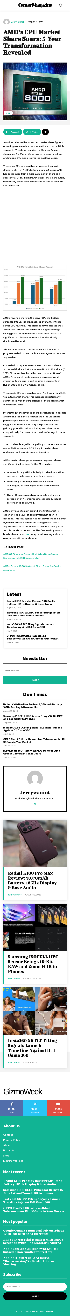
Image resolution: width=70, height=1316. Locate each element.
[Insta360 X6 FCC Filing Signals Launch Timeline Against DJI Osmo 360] (35, 1011)
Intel (27, 534)
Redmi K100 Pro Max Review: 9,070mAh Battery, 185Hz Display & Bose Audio (31, 602)
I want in (35, 679)
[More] (45, 132)
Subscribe (58, 1100)
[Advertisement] (35, 227)
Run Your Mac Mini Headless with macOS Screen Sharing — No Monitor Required (33, 1241)
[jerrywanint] (7, 22)
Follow (35, 1100)
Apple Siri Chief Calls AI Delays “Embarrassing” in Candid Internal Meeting (29, 1261)
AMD (8, 113)
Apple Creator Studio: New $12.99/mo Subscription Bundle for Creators (30, 1250)
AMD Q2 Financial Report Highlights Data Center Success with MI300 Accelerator (30, 556)
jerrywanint (17, 22)
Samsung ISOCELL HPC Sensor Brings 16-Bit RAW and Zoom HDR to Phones (33, 614)
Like (12, 1100)
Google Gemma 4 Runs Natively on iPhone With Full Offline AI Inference (33, 1232)
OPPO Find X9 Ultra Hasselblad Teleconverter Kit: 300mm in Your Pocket (32, 637)
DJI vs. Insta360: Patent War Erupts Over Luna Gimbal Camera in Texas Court (31, 752)
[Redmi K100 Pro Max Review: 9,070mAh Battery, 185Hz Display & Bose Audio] (35, 843)
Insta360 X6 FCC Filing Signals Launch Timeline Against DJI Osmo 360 (30, 625)
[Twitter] (35, 803)
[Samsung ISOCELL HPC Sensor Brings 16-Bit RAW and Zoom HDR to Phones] (35, 927)
